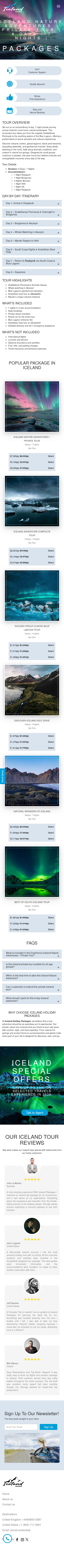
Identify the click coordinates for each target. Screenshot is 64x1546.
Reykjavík (30, 260)
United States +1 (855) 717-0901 (21, 1525)
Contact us (8, 1504)
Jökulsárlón (35, 293)
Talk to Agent (34, 1112)
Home (5, 1494)
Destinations (9, 1514)
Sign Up (48, 1427)
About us (7, 1499)
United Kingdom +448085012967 (22, 1519)
